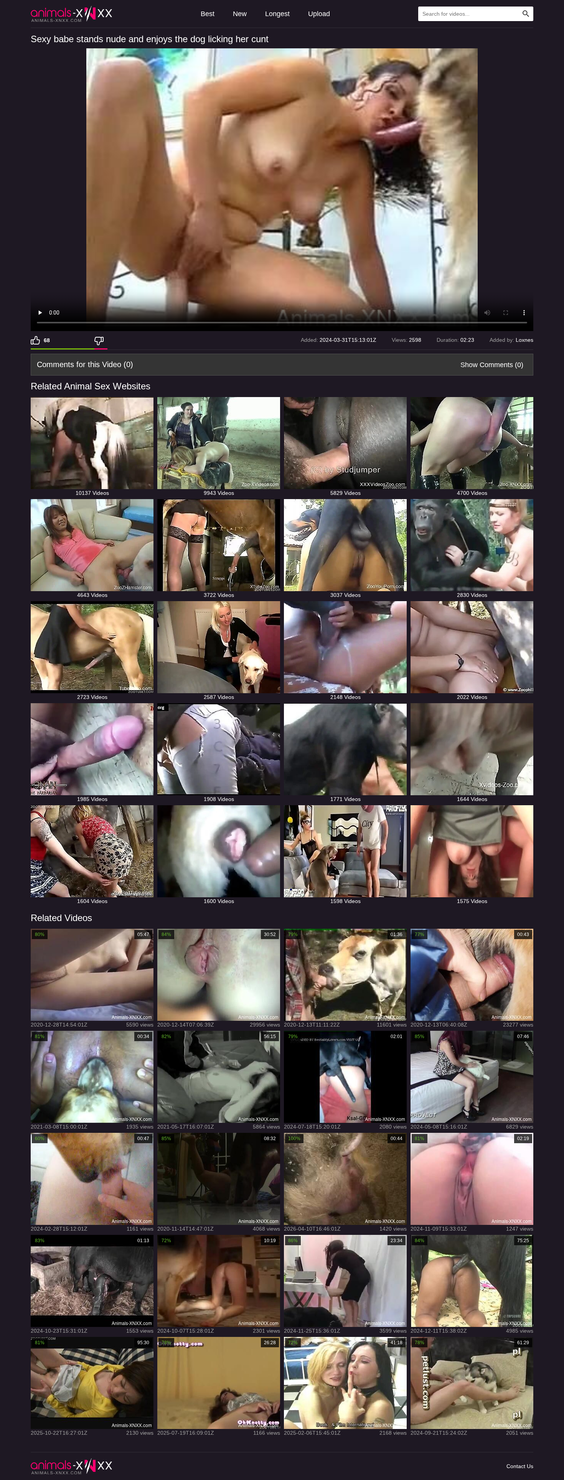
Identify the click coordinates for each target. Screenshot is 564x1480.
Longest (277, 14)
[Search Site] (526, 14)
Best (207, 14)
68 (47, 340)
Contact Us (519, 1466)
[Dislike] (100, 340)
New (240, 14)
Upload (319, 14)
